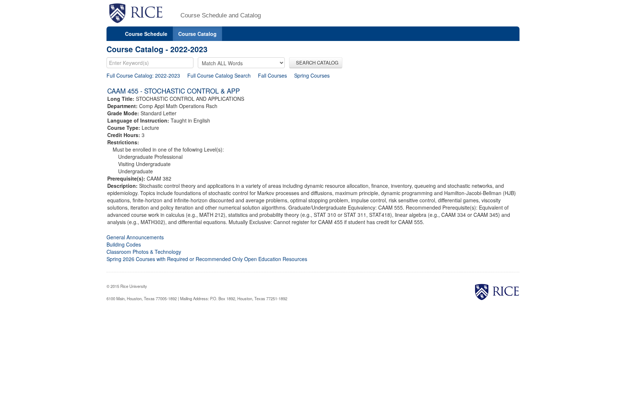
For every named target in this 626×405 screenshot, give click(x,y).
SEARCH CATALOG (315, 62)
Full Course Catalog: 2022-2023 (143, 75)
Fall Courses (272, 75)
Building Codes (124, 244)
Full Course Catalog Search (219, 75)
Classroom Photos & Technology (144, 251)
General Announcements (135, 237)
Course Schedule (146, 33)
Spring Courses (312, 75)
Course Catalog (197, 33)
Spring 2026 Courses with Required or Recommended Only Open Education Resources (207, 259)
